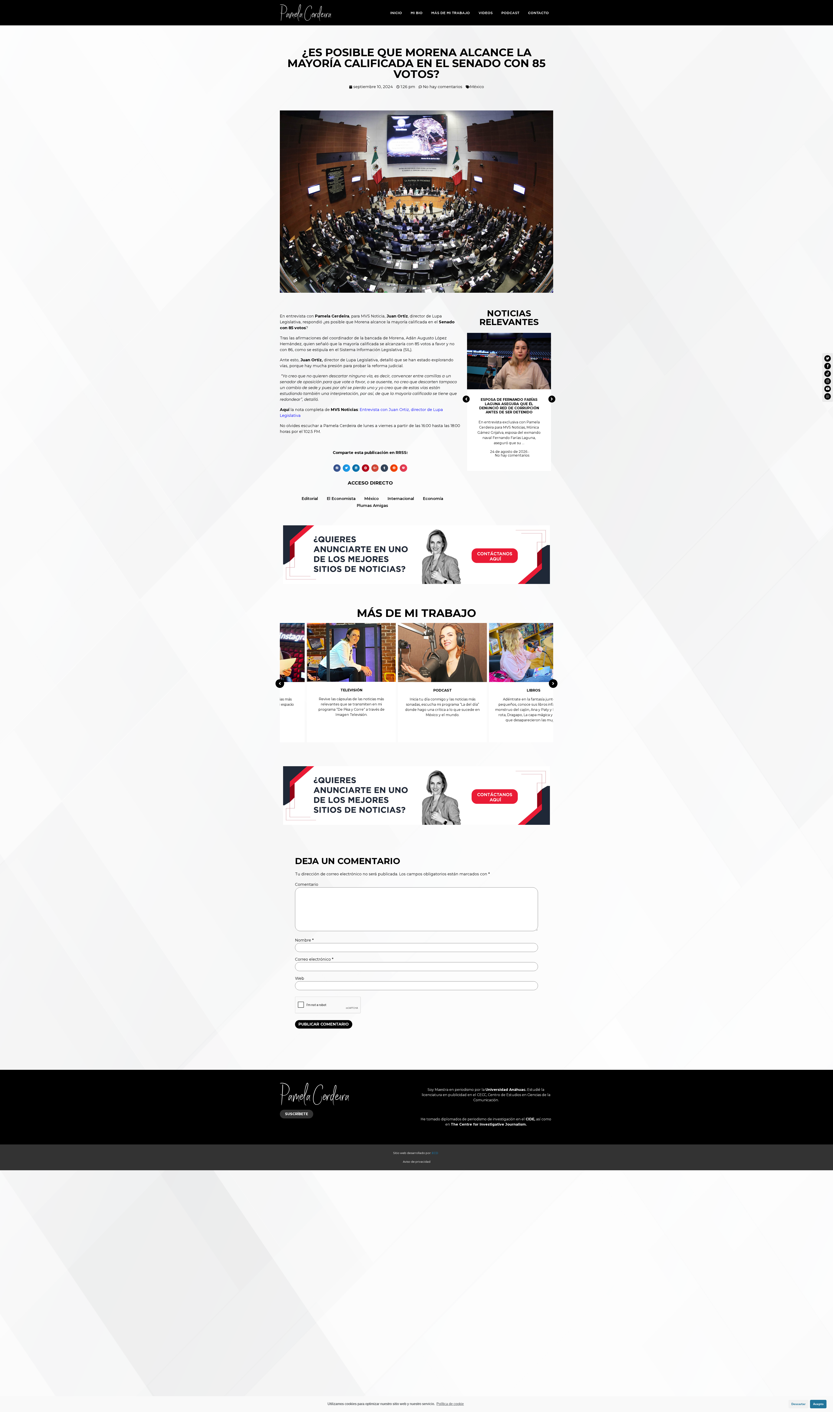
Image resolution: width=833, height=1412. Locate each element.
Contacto (538, 13)
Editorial (310, 498)
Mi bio (417, 13)
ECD (436, 1153)
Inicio (396, 13)
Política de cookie (450, 1404)
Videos (486, 13)
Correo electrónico (314, 959)
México (477, 86)
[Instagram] (827, 381)
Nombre (304, 940)
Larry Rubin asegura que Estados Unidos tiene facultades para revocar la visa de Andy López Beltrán (509, 406)
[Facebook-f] (827, 366)
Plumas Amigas (372, 505)
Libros (508, 690)
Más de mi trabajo (450, 13)
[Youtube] (827, 389)
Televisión (325, 690)
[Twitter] (827, 358)
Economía (433, 498)
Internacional (400, 498)
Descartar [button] (798, 1404)
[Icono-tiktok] (827, 373)
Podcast (510, 13)
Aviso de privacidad (416, 1161)
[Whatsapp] (827, 396)
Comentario (306, 884)
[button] (466, 399)
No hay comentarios (512, 455)
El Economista (341, 498)
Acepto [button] (818, 1404)
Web (299, 978)
